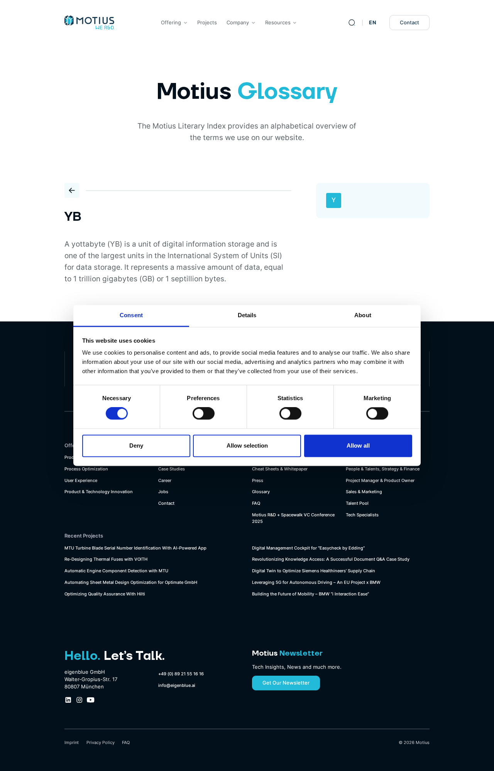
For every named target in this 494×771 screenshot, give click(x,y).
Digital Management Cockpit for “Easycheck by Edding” (308, 548)
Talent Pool (357, 503)
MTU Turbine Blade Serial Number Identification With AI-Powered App (135, 548)
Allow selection (247, 445)
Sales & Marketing (364, 491)
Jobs (163, 491)
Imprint (71, 742)
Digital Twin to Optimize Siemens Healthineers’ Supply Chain (313, 570)
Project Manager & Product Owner (380, 480)
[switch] (204, 413)
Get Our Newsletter (286, 683)
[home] (89, 22)
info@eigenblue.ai (176, 685)
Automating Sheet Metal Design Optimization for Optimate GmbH (130, 582)
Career (164, 480)
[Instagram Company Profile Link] (79, 699)
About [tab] (362, 315)
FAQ (256, 503)
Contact (409, 22)
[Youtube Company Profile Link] (90, 699)
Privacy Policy (100, 742)
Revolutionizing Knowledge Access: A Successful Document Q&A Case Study (330, 559)
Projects (207, 22)
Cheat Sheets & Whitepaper (280, 469)
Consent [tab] (131, 315)
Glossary (261, 491)
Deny (136, 445)
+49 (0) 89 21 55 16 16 (181, 673)
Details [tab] (247, 315)
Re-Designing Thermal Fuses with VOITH (105, 559)
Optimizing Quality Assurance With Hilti (104, 594)
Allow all (358, 445)
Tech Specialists (362, 514)
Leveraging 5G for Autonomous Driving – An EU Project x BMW (316, 582)
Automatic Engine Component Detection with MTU (116, 570)
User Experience (80, 480)
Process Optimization (86, 469)
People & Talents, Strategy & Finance (383, 469)
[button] (174, 22)
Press (257, 480)
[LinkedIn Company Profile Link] (68, 699)
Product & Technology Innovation (98, 491)
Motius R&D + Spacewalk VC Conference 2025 (293, 518)
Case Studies (171, 469)
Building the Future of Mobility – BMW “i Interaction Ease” (310, 594)
